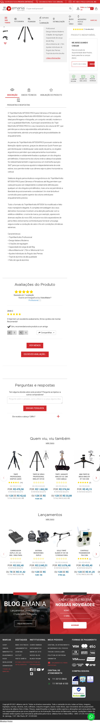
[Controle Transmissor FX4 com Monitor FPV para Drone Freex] (84, 537)
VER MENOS (35, 345)
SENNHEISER (7, 666)
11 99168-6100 (60, 683)
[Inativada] (75, 680)
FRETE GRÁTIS (20, 659)
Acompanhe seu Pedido (58, 648)
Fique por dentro (25, 624)
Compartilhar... (47, 333)
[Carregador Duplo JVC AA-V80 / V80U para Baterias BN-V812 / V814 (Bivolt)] (15, 537)
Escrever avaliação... (35, 354)
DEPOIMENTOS (36, 648)
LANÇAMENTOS (21, 648)
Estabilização (59, 22)
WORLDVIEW (7, 662)
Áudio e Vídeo (71, 21)
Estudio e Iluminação (44, 20)
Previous (4, 478)
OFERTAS (19, 652)
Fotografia (19, 21)
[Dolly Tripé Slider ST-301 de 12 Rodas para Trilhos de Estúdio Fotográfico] (61, 537)
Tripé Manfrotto (25, 142)
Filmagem (31, 22)
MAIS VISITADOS (22, 645)
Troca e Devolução (56, 652)
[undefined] (25, 28)
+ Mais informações (53, 58)
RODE (5, 659)
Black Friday (35, 659)
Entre (82, 7)
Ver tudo (50, 443)
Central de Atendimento (59, 645)
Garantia (52, 659)
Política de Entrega (57, 655)
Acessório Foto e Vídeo (82, 22)
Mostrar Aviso (6, 721)
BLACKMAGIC (8, 655)
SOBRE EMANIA (36, 645)
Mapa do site (35, 652)
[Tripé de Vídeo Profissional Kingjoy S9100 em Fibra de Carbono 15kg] (38, 461)
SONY (5, 645)
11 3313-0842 (59, 679)
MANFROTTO (8, 652)
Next (5, 43)
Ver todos (7, 21)
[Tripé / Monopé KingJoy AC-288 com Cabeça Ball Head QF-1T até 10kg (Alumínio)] (61, 461)
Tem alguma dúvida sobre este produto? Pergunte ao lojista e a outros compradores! (35, 393)
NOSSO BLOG (35, 655)
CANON (5, 648)
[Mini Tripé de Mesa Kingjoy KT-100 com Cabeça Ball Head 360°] (84, 461)
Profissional (33, 300)
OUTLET (18, 655)
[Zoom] (5, 31)
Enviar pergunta (35, 408)
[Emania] (15, 8)
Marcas (93, 20)
